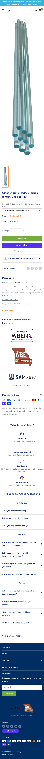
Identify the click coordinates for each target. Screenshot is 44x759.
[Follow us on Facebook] (3, 726)
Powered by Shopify (8, 754)
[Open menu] (3, 10)
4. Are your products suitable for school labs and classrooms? (19, 544)
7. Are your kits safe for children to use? (19, 574)
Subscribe (9, 693)
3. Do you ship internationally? (15, 525)
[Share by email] (40, 268)
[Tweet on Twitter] (36, 268)
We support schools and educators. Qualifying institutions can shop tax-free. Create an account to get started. (22, 3)
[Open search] (31, 10)
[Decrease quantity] (12, 230)
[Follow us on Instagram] (7, 726)
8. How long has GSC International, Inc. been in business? (19, 592)
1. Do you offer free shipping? (14, 510)
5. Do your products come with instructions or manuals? (15, 554)
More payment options (22, 251)
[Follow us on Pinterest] (11, 726)
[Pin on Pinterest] (32, 268)
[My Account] (36, 10)
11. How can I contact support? (15, 623)
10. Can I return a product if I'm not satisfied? (17, 614)
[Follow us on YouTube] (15, 726)
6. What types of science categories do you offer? (18, 565)
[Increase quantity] (23, 230)
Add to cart (22, 238)
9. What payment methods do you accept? (16, 603)
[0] (40, 10)
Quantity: (5, 231)
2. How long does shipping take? (16, 518)
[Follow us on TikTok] (19, 726)
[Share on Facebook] (28, 268)
